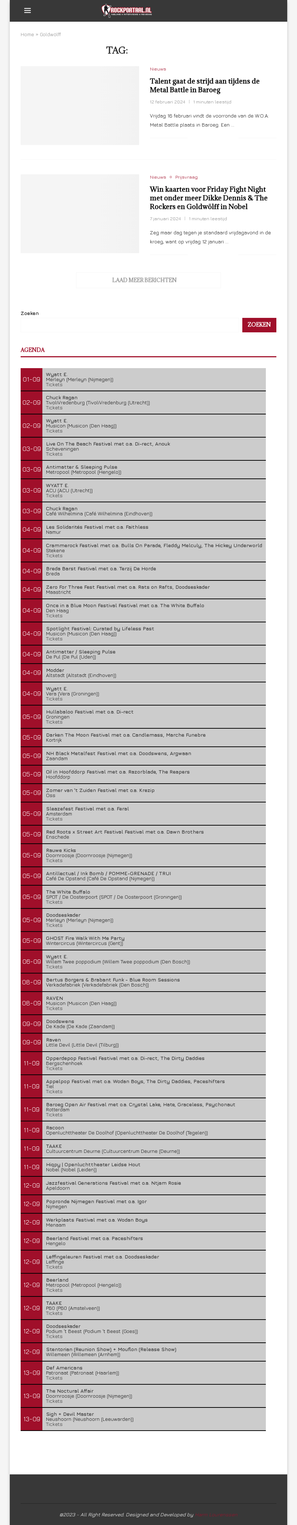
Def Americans (64, 1367)
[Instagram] (250, 10)
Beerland (57, 1280)
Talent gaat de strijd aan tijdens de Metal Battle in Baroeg (205, 85)
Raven (53, 1039)
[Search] (269, 10)
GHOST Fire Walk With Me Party (85, 938)
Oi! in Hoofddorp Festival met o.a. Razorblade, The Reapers (118, 771)
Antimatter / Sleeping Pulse (81, 651)
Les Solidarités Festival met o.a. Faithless (97, 527)
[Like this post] (193, 138)
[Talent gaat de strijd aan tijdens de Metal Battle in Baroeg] (80, 105)
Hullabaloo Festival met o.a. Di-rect (90, 711)
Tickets (54, 384)
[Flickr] (258, 10)
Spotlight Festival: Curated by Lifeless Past (100, 628)
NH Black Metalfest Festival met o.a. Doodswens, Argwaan (118, 753)
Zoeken (30, 313)
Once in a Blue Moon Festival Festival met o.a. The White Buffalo (125, 605)
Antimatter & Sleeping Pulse (81, 467)
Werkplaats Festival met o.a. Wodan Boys (97, 1220)
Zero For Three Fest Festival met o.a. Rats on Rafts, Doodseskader (128, 587)
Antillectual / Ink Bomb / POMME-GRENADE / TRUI (108, 873)
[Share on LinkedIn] (225, 138)
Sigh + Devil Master (70, 1414)
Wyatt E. (57, 374)
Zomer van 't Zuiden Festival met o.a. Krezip (100, 790)
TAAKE (54, 1146)
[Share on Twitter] (210, 138)
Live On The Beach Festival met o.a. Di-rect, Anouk (108, 443)
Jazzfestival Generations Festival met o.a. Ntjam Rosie (113, 1183)
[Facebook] (235, 10)
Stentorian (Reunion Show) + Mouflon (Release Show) (111, 1349)
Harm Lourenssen (216, 1514)
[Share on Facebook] (202, 138)
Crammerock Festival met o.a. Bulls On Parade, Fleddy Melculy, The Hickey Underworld (154, 545)
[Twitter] (243, 10)
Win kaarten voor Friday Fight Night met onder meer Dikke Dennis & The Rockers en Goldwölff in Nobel (209, 198)
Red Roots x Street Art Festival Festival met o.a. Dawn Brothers (125, 831)
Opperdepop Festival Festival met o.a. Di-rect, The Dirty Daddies (125, 1058)
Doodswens (60, 1021)
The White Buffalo (68, 892)
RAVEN (54, 998)
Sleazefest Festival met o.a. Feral (87, 808)
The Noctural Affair (69, 1391)
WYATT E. (57, 485)
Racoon (55, 1127)
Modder (55, 670)
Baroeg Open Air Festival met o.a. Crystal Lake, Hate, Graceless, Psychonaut (140, 1104)
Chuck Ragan (62, 397)
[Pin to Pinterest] (217, 138)
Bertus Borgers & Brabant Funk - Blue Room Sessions (113, 979)
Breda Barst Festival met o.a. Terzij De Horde (101, 568)
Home (27, 34)
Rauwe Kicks (61, 850)
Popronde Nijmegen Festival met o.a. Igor (96, 1201)
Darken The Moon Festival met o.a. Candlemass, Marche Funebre (126, 735)
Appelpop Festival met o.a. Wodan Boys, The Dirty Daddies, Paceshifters (135, 1081)
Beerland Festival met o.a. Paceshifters (94, 1238)
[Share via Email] (233, 138)
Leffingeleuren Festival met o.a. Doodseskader (102, 1256)
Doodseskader (63, 915)
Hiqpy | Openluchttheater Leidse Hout (93, 1164)
